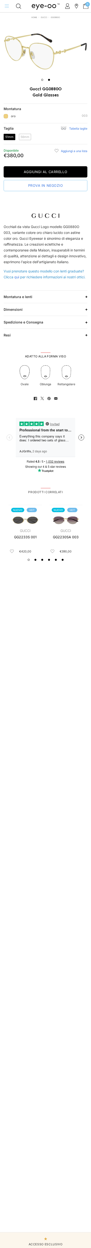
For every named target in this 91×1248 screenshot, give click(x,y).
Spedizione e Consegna (23, 322)
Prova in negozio (45, 185)
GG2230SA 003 (66, 537)
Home (34, 17)
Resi (7, 335)
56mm (26, 137)
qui (16, 277)
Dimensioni (13, 309)
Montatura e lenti (18, 297)
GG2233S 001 (25, 537)
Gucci (44, 17)
